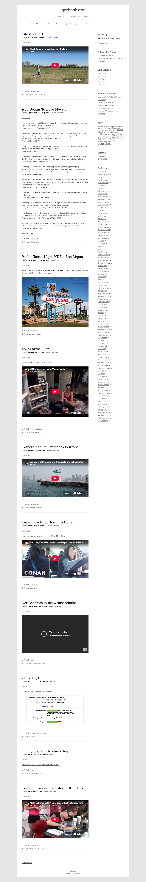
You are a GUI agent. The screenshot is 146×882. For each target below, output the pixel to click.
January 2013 (102, 257)
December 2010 (103, 327)
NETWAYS (34, 24)
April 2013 (101, 249)
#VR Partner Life (35, 349)
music (100, 136)
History (33, 239)
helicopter (32, 507)
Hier (23, 273)
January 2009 (103, 382)
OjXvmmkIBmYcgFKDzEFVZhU (108, 97)
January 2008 (103, 410)
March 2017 (102, 180)
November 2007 (103, 415)
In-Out (33, 91)
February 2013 (103, 255)
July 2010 (101, 341)
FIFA (30, 736)
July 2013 (101, 241)
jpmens (100, 105)
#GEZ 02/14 (102, 84)
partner (37, 432)
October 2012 (102, 266)
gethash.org (73, 10)
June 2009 (101, 376)
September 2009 (104, 368)
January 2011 (102, 324)
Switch (99, 139)
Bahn (99, 128)
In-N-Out (37, 848)
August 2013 (102, 238)
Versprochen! (102, 43)
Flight (35, 94)
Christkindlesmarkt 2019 (107, 56)
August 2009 (102, 371)
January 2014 (102, 224)
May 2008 (101, 401)
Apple (104, 126)
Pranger (39, 733)
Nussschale (41, 663)
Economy (33, 733)
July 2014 (101, 208)
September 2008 (104, 393)
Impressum (90, 24)
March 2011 (102, 318)
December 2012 (103, 260)
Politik (122, 136)
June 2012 (101, 277)
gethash (42, 37)
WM (114, 141)
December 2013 (103, 227)
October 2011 (102, 299)
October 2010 (102, 332)
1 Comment (50, 754)
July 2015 (101, 185)
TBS (38, 588)
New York (109, 136)
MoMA (114, 134)
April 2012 (101, 282)
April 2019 (101, 172)
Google (104, 132)
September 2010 (103, 335)
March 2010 (102, 352)
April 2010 (101, 349)
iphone (112, 132)
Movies (33, 660)
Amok (99, 126)
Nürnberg (116, 136)
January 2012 (102, 291)
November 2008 (103, 388)
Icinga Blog (101, 156)
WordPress (77, 873)
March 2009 (102, 379)
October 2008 (103, 390)
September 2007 (104, 418)
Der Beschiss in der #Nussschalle (49, 603)
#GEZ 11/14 (102, 79)
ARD (109, 126)
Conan (31, 588)
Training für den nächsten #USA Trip (52, 788)
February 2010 (103, 354)
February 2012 (103, 288)
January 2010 (102, 357)
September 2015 (103, 183)
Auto (115, 126)
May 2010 (101, 346)
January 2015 (102, 194)
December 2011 (103, 293)
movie (120, 134)
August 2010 (102, 338)
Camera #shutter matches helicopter (51, 447)
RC (44, 94)
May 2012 (101, 280)
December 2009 (103, 360)
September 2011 (103, 302)
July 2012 (101, 274)
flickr (109, 130)
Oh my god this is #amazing (45, 751)
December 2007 (103, 412)
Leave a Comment (53, 37)
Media (38, 239)
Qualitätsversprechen (73, 24)
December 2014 (103, 197)
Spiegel (110, 138)
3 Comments (50, 681)
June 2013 (101, 244)
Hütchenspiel (33, 663)
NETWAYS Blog (103, 159)
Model (40, 94)
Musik (103, 136)
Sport (44, 733)
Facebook (105, 130)
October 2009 (103, 365)
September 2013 (103, 235)
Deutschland (116, 128)
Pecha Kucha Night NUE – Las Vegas (52, 256)
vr (41, 432)
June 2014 (101, 210)
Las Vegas (32, 334)
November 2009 (103, 363)
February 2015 (103, 191)
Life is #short (32, 34)
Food (32, 770)
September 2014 (103, 205)
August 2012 (102, 271)
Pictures (39, 331)
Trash (103, 140)
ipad (108, 132)
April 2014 (101, 216)
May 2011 (101, 313)
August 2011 (102, 305)
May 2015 (101, 188)
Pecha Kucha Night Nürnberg (58, 270)
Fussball (119, 130)
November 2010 (103, 329)
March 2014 (102, 219)
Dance (110, 128)
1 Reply (24, 760)
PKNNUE (38, 334)
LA (35, 588)
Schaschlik (47, 24)
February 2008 (103, 407)
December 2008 (103, 385)
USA (43, 848)
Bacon (31, 773)
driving (31, 432)
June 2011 (101, 310)
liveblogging (102, 134)
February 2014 (103, 221)
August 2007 (102, 421)
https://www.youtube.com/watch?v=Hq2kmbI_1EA (40, 765)
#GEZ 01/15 (102, 76)
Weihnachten (102, 141)
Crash (31, 94)
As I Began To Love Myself (44, 109)
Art (32, 331)
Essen (99, 130)
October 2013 (102, 233)
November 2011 (103, 296)
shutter (39, 507)
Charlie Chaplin (34, 242)
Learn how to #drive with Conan (48, 522)
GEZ (34, 736)
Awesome (120, 126)
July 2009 (101, 374)
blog (102, 128)
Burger (58, 24)
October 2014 (102, 202)
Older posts (27, 863)
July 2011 (101, 307)
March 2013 (102, 252)
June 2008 (101, 399)
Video (37, 91)
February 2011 (103, 321)
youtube (104, 144)
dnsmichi (101, 108)
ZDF (111, 144)
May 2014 (101, 213)
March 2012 (102, 285)
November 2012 (103, 263)
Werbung (110, 141)
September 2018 (103, 174)
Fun (35, 331)
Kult (116, 132)
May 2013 (101, 246)
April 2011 (101, 316)
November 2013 (103, 230)
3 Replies (25, 686)
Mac (109, 134)
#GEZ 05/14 (102, 82)
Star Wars (120, 138)
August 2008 (102, 396)
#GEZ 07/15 (31, 678)
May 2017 (101, 177)
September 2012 (103, 269)
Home (24, 24)
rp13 (99, 137)
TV (107, 139)
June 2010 (101, 343)
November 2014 (103, 199)
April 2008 (101, 404)
